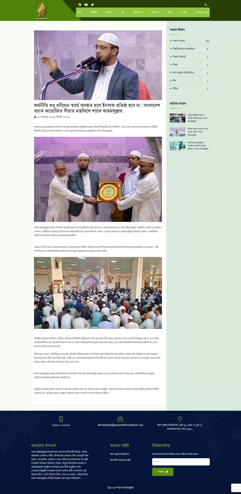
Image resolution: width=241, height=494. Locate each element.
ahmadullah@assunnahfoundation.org (120, 425)
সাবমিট (161, 471)
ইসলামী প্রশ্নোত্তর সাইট (120, 460)
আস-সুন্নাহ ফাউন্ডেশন (119, 454)
